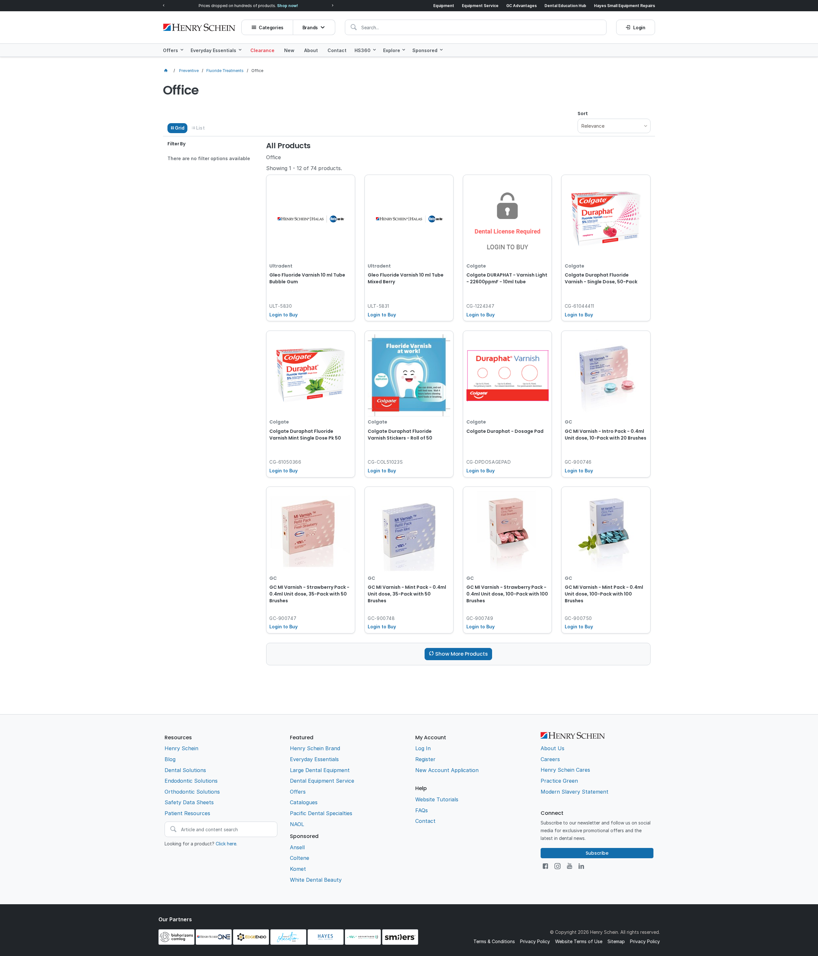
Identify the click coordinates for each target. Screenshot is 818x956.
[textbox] (475, 27)
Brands (310, 27)
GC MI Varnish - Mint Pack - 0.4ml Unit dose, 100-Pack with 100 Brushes (604, 594)
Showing (304, 168)
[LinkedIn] (581, 866)
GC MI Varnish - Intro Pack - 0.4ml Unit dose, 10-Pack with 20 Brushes (605, 434)
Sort (583, 113)
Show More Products (461, 654)
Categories (271, 27)
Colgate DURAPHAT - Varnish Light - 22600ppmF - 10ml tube (506, 278)
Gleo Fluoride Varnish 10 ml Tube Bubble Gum (307, 278)
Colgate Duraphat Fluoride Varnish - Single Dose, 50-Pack (601, 278)
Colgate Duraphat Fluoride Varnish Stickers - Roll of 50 (400, 434)
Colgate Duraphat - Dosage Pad (505, 431)
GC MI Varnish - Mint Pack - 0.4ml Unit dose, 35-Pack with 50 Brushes (407, 594)
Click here (226, 843)
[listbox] (614, 126)
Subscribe (597, 853)
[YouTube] (569, 866)
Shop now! (287, 5)
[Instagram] (557, 866)
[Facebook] (545, 866)
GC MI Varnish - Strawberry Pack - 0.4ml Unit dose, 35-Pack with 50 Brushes (309, 594)
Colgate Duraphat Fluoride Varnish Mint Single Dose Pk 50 (305, 434)
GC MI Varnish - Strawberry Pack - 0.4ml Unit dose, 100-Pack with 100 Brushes (507, 594)
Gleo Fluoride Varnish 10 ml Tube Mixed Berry (406, 278)
